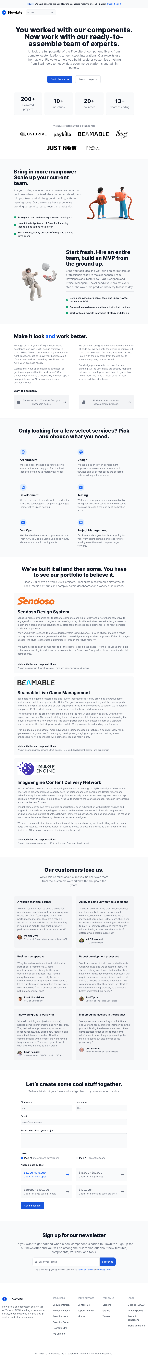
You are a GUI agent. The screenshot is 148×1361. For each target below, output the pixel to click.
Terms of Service (86, 1269)
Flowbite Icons (60, 1316)
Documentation (61, 1304)
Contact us (83, 1304)
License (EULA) (136, 1304)
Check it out (113, 4)
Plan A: (41, 1157)
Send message (32, 1205)
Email (24, 1116)
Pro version (58, 1333)
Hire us (81, 1316)
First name (26, 1102)
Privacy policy (135, 1310)
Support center (85, 1310)
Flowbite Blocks (61, 1310)
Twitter (106, 1316)
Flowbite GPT (59, 1327)
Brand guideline (136, 1325)
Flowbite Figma (60, 1322)
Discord (106, 1304)
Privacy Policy (105, 1269)
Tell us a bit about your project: (38, 1130)
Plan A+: (92, 1157)
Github (106, 1310)
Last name (81, 1102)
